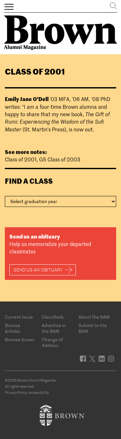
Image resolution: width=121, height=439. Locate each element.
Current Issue (19, 317)
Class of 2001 (20, 159)
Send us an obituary (38, 270)
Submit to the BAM (92, 328)
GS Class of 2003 (59, 159)
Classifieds (53, 317)
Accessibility (38, 392)
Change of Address (52, 342)
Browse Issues (20, 339)
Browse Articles (12, 328)
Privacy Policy (16, 392)
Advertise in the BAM (54, 328)
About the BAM (94, 317)
